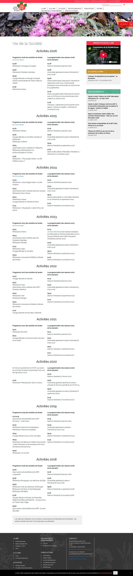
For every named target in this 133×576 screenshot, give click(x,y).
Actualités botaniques (21, 558)
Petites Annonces (74, 8)
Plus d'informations (106, 573)
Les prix (99, 8)
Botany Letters (47, 558)
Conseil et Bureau (20, 541)
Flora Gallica (46, 555)
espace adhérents (99, 1)
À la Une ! (52, 8)
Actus (17, 556)
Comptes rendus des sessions (23, 568)
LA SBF (43, 8)
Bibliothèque (47, 567)
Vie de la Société (20, 565)
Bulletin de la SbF (48, 565)
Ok (115, 573)
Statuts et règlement (21, 543)
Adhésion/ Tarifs (20, 546)
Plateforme (114, 1)
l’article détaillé (19, 124)
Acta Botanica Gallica (49, 562)
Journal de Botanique (49, 560)
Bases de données (71, 11)
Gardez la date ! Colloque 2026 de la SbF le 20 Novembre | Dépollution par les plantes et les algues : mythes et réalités (103, 106)
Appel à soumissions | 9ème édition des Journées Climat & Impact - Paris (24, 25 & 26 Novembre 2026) (103, 116)
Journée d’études (53, 232)
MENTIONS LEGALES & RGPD (77, 559)
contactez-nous (81, 1)
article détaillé (20, 60)
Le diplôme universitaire (50, 545)
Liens (16, 548)
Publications (89, 8)
